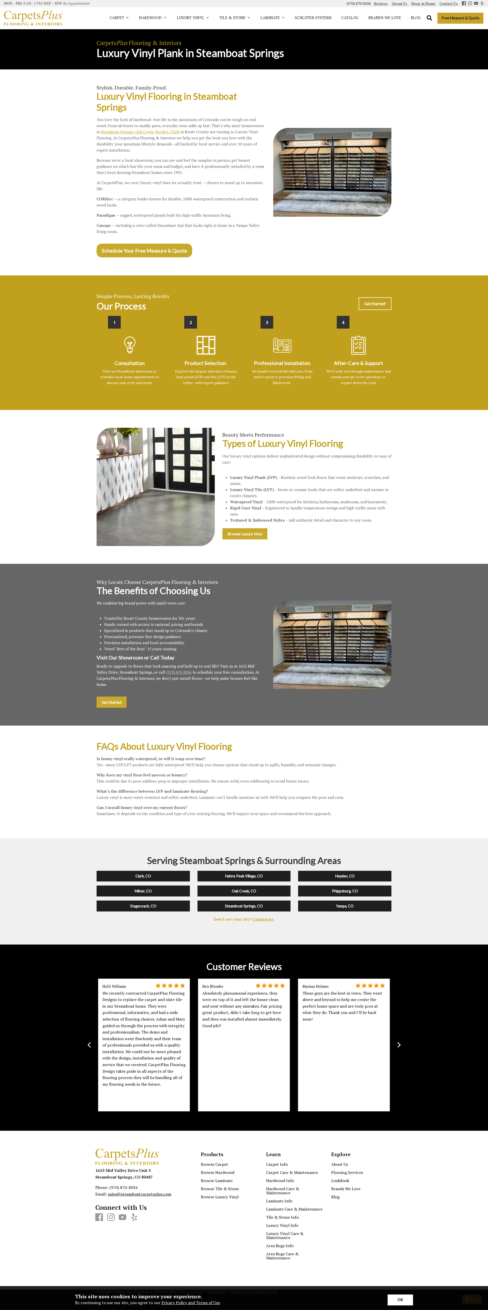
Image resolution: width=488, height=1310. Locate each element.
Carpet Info (277, 1164)
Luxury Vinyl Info (282, 1225)
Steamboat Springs (117, 132)
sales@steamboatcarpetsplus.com (139, 1194)
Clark (174, 132)
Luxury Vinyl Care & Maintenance (284, 1235)
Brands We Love (345, 1189)
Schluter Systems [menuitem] (313, 17)
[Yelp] (482, 3)
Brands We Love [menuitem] (384, 17)
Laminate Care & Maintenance (294, 1209)
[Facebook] (464, 3)
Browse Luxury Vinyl (220, 1197)
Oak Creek (144, 132)
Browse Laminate (217, 1181)
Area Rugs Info (280, 1246)
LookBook (340, 1181)
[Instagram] (470, 3)
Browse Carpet (214, 1164)
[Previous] (89, 1045)
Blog (335, 1197)
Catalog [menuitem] (349, 17)
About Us (339, 1164)
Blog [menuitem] (416, 17)
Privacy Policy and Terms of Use (190, 1302)
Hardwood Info (280, 1181)
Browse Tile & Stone (220, 1189)
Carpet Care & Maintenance (292, 1172)
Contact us (263, 919)
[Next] (398, 1045)
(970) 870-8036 (179, 672)
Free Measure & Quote (460, 18)
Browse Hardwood (217, 1172)
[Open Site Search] (429, 18)
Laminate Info (279, 1201)
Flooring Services (347, 1172)
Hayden (161, 132)
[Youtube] (476, 3)
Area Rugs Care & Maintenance (282, 1256)
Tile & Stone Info (282, 1217)
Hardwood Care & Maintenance (282, 1191)
